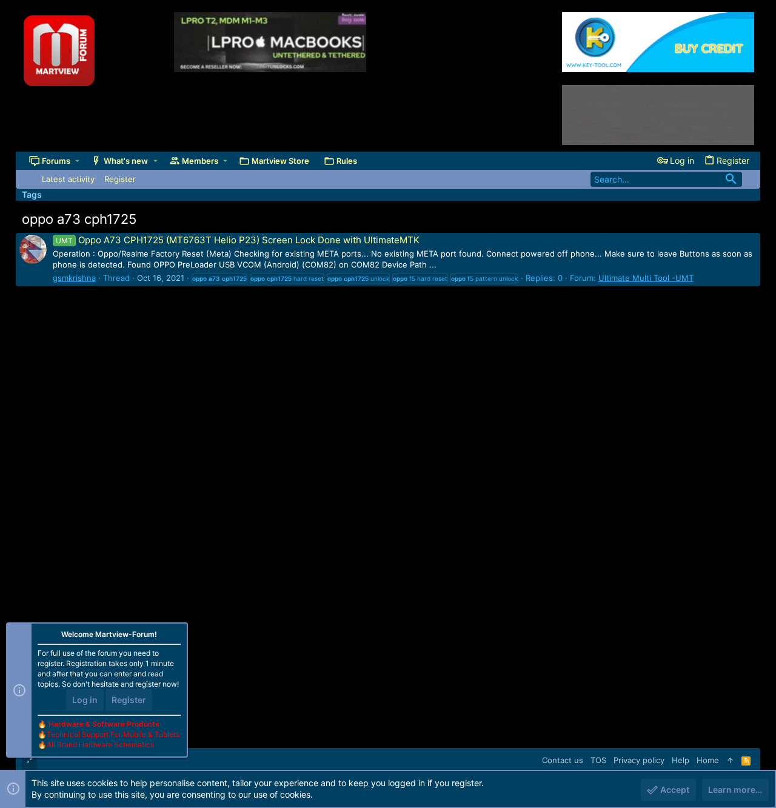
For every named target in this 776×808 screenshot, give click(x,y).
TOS (598, 760)
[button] (77, 161)
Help (680, 760)
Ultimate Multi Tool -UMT (646, 278)
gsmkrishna (74, 278)
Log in (85, 700)
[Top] (730, 760)
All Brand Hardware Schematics (100, 744)
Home (708, 760)
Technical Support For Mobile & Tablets (113, 734)
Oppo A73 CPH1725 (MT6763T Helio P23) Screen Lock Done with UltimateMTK (238, 240)
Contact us (562, 760)
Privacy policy (639, 760)
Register (129, 700)
